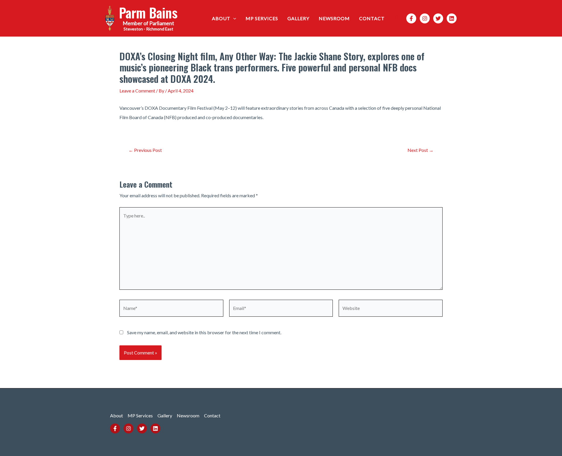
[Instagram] (425, 18)
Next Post (420, 150)
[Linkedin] (452, 18)
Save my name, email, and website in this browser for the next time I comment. (204, 332)
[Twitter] (438, 18)
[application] (233, 18)
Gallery (298, 18)
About (221, 18)
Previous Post (145, 150)
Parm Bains (148, 12)
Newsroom (334, 18)
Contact (372, 18)
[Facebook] (411, 18)
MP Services (262, 18)
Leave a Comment (137, 90)
